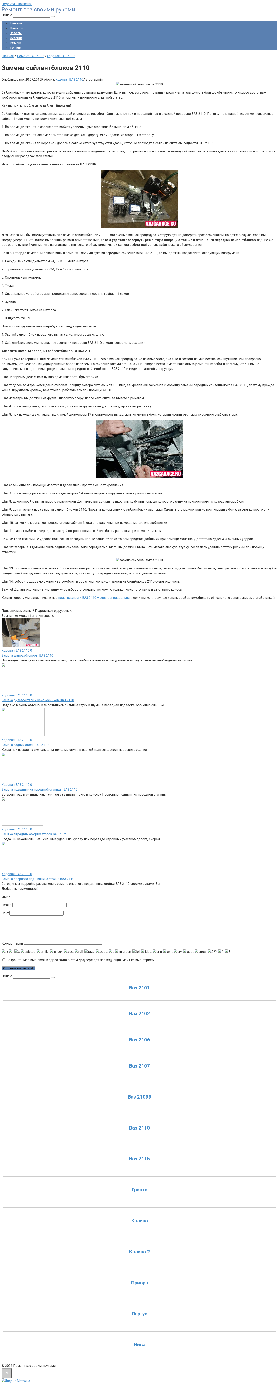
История (16, 38)
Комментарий (12, 944)
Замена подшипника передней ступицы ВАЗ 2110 (39, 789)
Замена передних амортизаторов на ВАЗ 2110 (36, 834)
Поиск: (7, 15)
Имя (6, 897)
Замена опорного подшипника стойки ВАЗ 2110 (38, 879)
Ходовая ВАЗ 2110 (69, 79)
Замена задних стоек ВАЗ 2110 (25, 745)
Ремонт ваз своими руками (38, 9)
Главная (16, 23)
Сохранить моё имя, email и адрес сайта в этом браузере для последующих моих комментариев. (80, 960)
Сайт (5, 913)
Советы (16, 33)
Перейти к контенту (17, 4)
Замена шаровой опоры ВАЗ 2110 (27, 655)
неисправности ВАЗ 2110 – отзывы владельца (94, 598)
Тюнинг (15, 48)
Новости (16, 28)
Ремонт (15, 43)
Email (7, 905)
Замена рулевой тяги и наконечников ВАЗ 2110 (38, 700)
